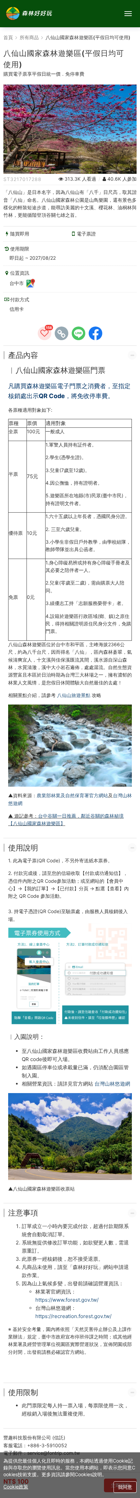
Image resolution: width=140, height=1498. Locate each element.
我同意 (125, 1487)
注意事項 (23, 1213)
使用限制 (23, 1392)
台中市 (17, 283)
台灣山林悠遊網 (112, 1083)
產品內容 (23, 355)
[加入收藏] (44, 333)
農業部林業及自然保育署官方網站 (72, 795)
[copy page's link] (61, 333)
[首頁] (29, 13)
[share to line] (78, 333)
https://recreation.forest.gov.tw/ (73, 1316)
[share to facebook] (95, 333)
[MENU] (128, 13)
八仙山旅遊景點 (73, 695)
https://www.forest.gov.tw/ (67, 1300)
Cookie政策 (15, 1486)
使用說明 (23, 848)
